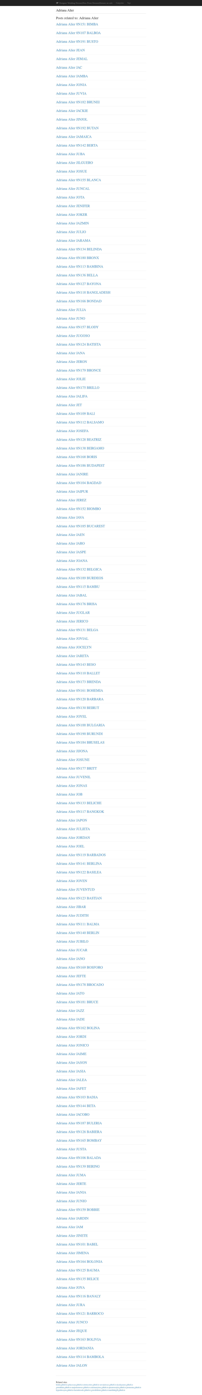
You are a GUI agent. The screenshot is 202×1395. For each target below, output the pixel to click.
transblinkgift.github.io (116, 1390)
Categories (120, 3)
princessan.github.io (75, 1384)
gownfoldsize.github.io (99, 1390)
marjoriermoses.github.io (81, 1387)
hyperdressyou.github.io (65, 1390)
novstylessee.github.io (108, 1384)
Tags (129, 3)
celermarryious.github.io (99, 1387)
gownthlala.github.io (63, 1387)
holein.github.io (62, 1384)
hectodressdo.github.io (82, 1390)
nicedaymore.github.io (124, 1384)
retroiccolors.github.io (91, 1384)
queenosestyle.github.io (117, 1387)
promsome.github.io (133, 1387)
